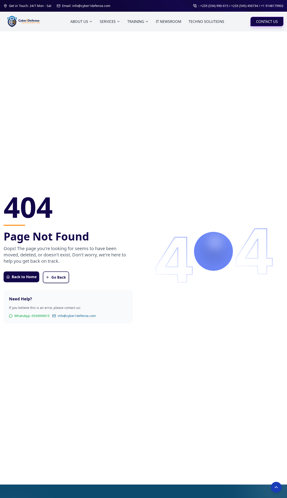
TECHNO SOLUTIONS (206, 21)
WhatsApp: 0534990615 (32, 316)
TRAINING (135, 21)
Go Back (58, 277)
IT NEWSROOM (168, 21)
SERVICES (108, 21)
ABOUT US (79, 21)
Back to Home (24, 276)
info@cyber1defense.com (77, 316)
